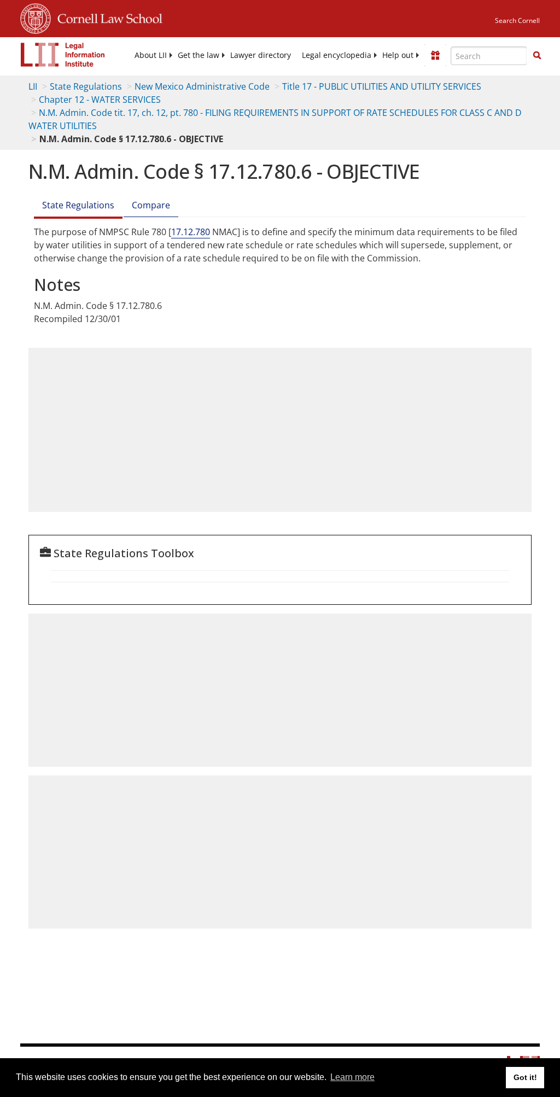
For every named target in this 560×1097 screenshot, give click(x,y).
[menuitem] (150, 55)
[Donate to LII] (435, 55)
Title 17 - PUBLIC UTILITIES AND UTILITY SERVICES (381, 86)
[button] (537, 55)
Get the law (198, 55)
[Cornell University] (35, 17)
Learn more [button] (352, 1077)
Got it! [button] (525, 1077)
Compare (151, 205)
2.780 (199, 232)
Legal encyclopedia (336, 55)
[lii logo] (63, 54)
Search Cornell (517, 20)
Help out (397, 55)
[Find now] (537, 56)
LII (32, 86)
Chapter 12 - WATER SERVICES (100, 100)
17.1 (179, 232)
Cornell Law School (106, 17)
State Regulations (86, 86)
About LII (151, 55)
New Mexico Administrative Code (202, 86)
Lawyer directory (260, 55)
